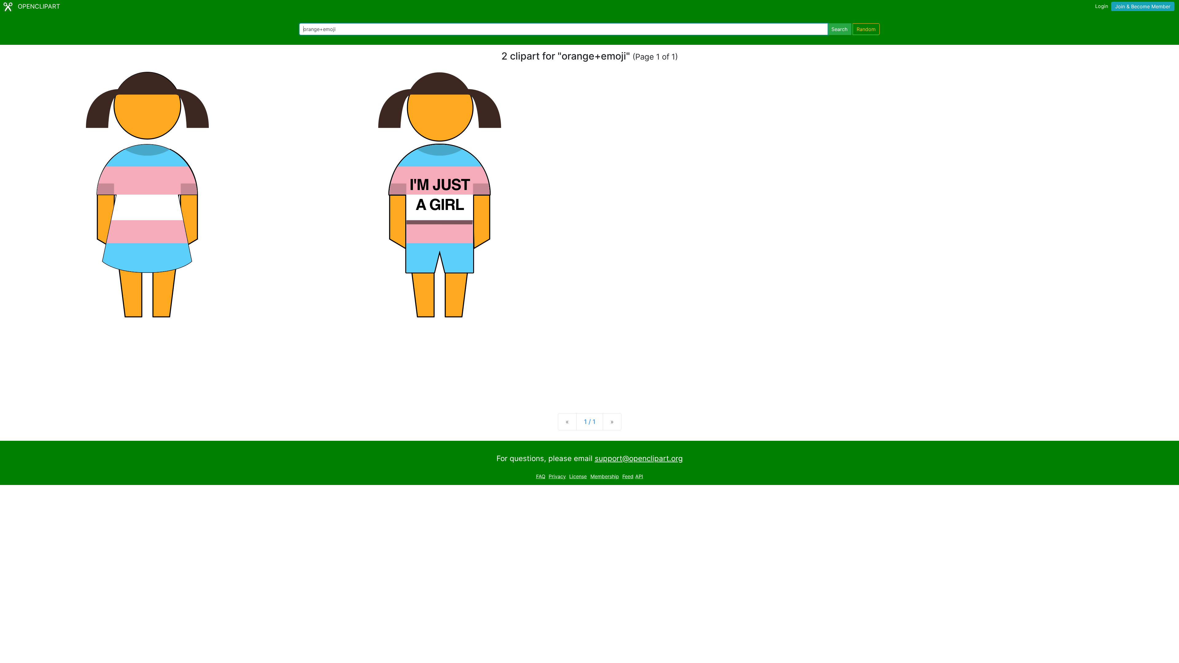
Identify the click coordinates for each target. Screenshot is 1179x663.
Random (866, 29)
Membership (604, 476)
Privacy (557, 476)
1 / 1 (589, 421)
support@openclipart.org (639, 458)
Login (1101, 6)
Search (839, 29)
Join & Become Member (1142, 6)
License (578, 476)
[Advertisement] (589, 360)
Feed (627, 476)
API (639, 476)
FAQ (540, 476)
